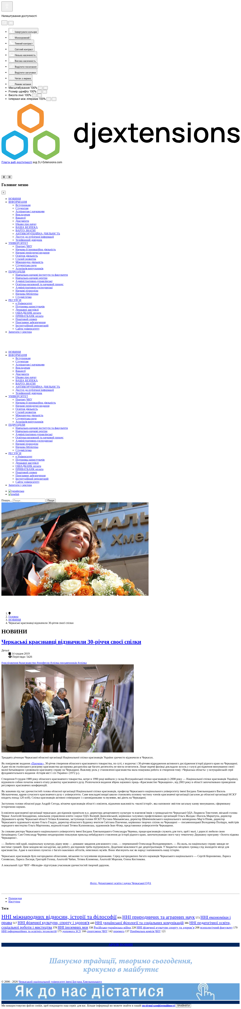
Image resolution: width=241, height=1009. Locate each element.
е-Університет (24, 303)
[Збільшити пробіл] (54, 99)
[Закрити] (11, 23)
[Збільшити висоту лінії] (39, 95)
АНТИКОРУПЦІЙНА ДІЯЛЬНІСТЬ (38, 233)
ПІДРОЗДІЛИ (16, 271)
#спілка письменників (64, 662)
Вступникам (23, 205)
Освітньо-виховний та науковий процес (40, 284)
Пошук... (6, 500)
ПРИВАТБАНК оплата (29, 315)
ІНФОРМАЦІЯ (17, 201)
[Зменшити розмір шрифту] (39, 92)
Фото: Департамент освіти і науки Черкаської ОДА (120, 883)
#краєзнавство (28, 662)
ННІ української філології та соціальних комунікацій (139, 922)
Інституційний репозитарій (32, 325)
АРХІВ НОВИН (121, 944)
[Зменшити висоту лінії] (34, 95)
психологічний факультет (216, 927)
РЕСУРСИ (14, 300)
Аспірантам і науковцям (30, 211)
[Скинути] (4, 22)
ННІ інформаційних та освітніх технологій (29, 931)
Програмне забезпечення (31, 322)
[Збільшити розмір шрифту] (44, 92)
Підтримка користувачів (30, 306)
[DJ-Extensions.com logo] (120, 159)
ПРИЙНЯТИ (183, 1005)
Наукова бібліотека (27, 293)
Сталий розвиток (26, 258)
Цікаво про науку (26, 224)
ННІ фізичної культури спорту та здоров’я (165, 927)
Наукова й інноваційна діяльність (36, 249)
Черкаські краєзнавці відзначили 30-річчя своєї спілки (71, 642)
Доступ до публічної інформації (35, 236)
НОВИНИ (14, 198)
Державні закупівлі (27, 309)
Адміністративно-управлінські (34, 281)
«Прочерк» (37, 763)
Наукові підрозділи (27, 290)
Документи (22, 220)
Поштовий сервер (26, 319)
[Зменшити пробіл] (48, 99)
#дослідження (10, 662)
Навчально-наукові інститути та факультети (42, 274)
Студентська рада (26, 265)
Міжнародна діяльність (29, 262)
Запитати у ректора (20, 331)
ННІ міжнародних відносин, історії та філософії (59, 917)
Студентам (22, 208)
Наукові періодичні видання (32, 252)
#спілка (82, 662)
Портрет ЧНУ (24, 246)
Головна (13, 616)
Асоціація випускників (29, 268)
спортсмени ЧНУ (97, 931)
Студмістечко (24, 296)
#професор (43, 662)
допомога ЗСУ (71, 931)
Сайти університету (28, 328)
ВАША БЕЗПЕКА (27, 227)
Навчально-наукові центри (31, 277)
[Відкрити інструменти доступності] (7, 6)
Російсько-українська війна (112, 927)
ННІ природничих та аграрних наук (158, 917)
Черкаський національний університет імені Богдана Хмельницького (60, 981)
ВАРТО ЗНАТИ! (26, 230)
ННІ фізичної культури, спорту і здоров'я (53, 922)
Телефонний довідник (29, 239)
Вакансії (21, 217)
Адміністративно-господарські (34, 287)
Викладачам (23, 214)
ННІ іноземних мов (73, 927)
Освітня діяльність (27, 255)
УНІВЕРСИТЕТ (18, 243)
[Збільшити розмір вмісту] (45, 88)
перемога (118, 931)
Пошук (50, 500)
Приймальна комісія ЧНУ (145, 931)
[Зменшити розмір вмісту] (40, 88)
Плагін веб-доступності (16, 162)
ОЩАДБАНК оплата (28, 312)
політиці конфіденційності (158, 1005)
